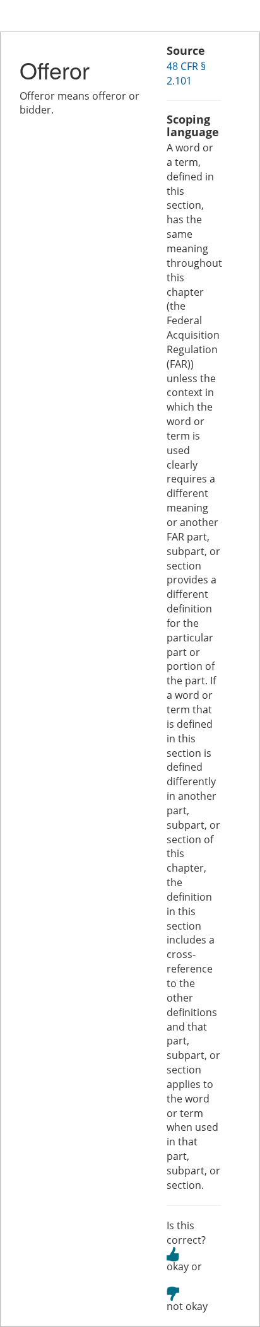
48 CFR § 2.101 (186, 73)
